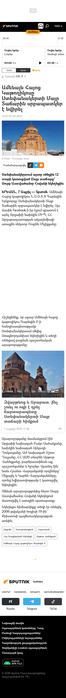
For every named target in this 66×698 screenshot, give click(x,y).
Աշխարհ (35, 592)
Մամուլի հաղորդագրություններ (21, 633)
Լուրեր (8, 54)
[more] (60, 428)
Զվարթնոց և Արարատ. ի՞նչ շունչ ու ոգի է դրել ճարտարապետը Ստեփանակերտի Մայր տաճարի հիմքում (31, 412)
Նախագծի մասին (13, 623)
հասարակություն (24, 529)
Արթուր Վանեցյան (46, 536)
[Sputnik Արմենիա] (11, 27)
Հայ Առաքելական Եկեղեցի (17, 536)
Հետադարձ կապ (12, 652)
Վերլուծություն (54, 592)
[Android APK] (13, 663)
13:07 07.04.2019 (12, 116)
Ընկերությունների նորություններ (22, 638)
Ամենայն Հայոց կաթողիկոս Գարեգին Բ (24, 543)
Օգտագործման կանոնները (19, 628)
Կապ (40, 628)
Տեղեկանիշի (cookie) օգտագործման (24, 648)
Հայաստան (44, 529)
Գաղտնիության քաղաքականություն (24, 643)
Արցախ (7, 529)
